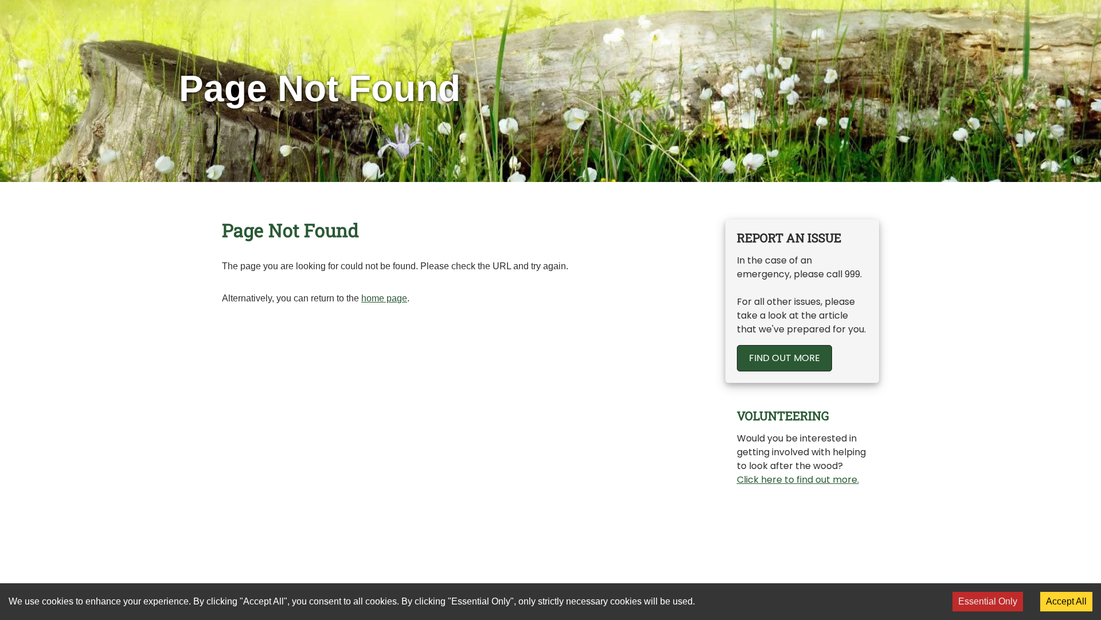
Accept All (1066, 601)
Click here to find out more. (798, 479)
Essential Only (987, 601)
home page (384, 298)
